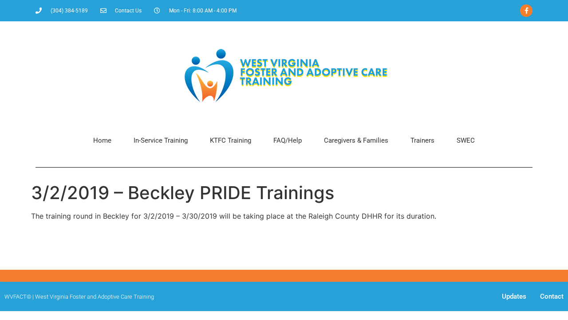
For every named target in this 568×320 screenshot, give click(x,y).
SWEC (466, 140)
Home (102, 140)
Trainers (422, 140)
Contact (552, 296)
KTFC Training (230, 140)
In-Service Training (161, 140)
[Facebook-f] (526, 10)
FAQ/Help (287, 140)
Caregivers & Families (356, 140)
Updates (514, 296)
